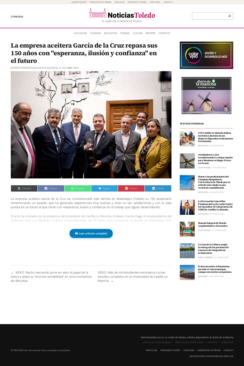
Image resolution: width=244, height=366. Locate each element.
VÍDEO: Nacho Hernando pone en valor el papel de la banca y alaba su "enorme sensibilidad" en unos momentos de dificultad (51, 276)
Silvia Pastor (204, 167)
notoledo (32, 67)
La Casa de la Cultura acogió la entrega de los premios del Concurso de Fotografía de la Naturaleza (213, 248)
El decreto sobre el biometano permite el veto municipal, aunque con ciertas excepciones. (215, 269)
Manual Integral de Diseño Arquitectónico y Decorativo (213, 224)
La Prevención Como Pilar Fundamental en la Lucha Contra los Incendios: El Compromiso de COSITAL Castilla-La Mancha (215, 205)
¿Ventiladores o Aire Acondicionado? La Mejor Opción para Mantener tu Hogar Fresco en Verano (215, 158)
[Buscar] (229, 16)
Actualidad (48, 67)
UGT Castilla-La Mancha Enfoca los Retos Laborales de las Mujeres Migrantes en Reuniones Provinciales (215, 137)
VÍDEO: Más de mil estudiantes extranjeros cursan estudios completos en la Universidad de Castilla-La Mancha (132, 276)
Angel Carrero (205, 257)
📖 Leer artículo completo (91, 233)
